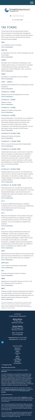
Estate (17, 351)
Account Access (18, 16)
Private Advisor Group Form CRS (8, 367)
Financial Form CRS (7, 364)
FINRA (23, 397)
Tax (18, 355)
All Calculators (17, 363)
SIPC (26, 397)
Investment (17, 349)
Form (2, 166)
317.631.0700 (18, 20)
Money (17, 356)
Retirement (17, 348)
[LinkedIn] (10, 16)
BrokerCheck (4, 371)
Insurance (17, 353)
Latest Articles (17, 360)
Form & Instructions (7, 47)
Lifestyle (17, 358)
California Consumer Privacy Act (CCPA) (13, 389)
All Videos (17, 361)
